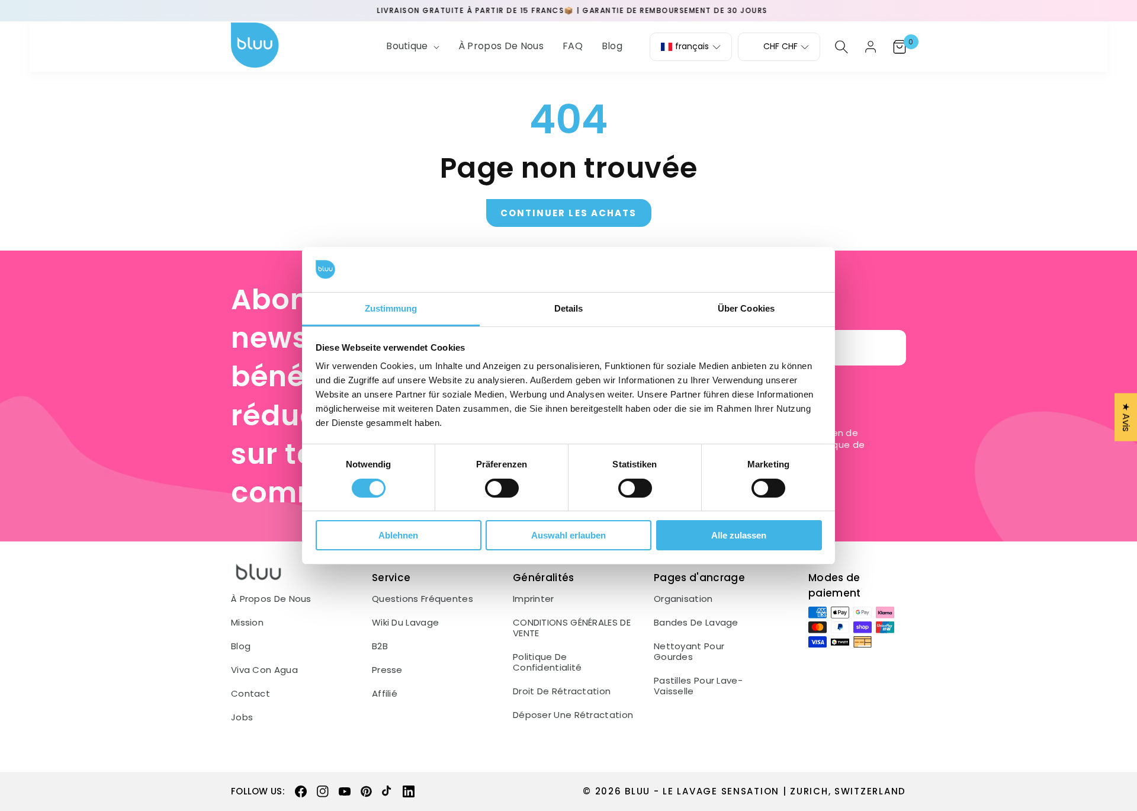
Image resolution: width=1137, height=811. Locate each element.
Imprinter (533, 599)
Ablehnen (398, 535)
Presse (387, 670)
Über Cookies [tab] (746, 308)
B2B (380, 646)
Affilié (384, 693)
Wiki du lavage (405, 622)
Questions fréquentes (422, 599)
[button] (411, 47)
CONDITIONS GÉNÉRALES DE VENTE (572, 628)
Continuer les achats (568, 213)
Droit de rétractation (562, 691)
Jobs (242, 717)
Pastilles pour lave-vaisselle (698, 686)
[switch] (502, 488)
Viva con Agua (264, 670)
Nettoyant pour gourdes (689, 651)
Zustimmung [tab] (391, 308)
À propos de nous (271, 599)
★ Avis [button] (1126, 416)
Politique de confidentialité (547, 662)
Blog (240, 646)
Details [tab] (568, 308)
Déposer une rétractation (573, 715)
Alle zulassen (738, 535)
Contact (250, 693)
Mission (247, 622)
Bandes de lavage (696, 622)
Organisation (683, 599)
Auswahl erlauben (568, 535)
